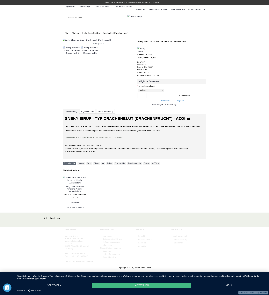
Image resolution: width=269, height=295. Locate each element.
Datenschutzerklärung (112, 239)
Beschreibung (71, 111)
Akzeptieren (141, 285)
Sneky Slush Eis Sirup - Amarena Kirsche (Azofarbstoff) (74, 189)
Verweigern (54, 285)
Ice (103, 163)
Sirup (89, 163)
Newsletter (178, 243)
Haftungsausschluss (111, 242)
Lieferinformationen (111, 254)
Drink (109, 163)
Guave (146, 163)
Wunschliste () (180, 239)
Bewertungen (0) (105, 111)
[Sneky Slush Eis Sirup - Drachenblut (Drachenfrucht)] (98, 40)
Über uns (107, 251)
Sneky (140, 51)
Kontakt (141, 236)
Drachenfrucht (134, 163)
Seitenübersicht (109, 257)
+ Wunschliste (165, 101)
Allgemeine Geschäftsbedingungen (110, 246)
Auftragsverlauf (145, 239)
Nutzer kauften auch (52, 218)
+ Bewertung (170, 104)
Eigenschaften (87, 111)
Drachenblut (120, 163)
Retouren (142, 243)
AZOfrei (155, 163)
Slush (96, 163)
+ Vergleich (179, 101)
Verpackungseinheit (147, 86)
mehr (229, 285)
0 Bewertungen (156, 104)
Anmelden (142, 246)
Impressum (108, 236)
